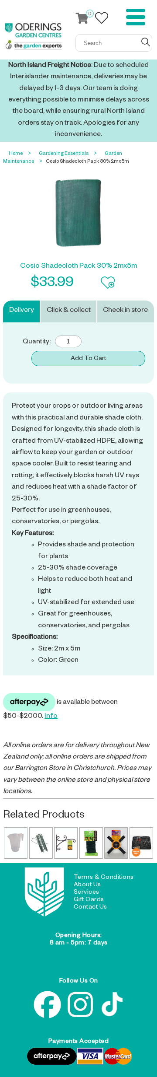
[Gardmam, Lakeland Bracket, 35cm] (66, 843)
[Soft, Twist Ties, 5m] (91, 843)
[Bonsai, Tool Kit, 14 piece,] (141, 843)
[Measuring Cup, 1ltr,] (15, 843)
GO (145, 42)
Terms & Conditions (104, 877)
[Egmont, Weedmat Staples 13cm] (41, 843)
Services (86, 892)
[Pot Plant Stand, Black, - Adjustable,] (116, 843)
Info (51, 717)
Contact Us (90, 907)
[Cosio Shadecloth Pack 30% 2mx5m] (78, 213)
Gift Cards (89, 900)
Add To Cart (88, 359)
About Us (87, 885)
